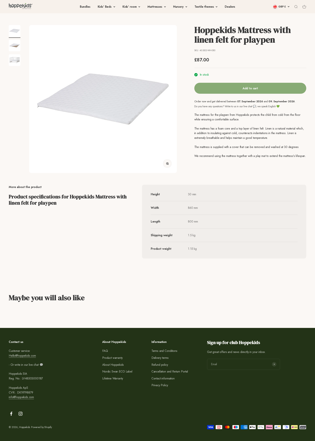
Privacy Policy (159, 385)
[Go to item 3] (14, 60)
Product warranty (112, 358)
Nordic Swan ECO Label (117, 371)
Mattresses (154, 7)
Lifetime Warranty (112, 378)
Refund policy (159, 365)
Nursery (178, 7)
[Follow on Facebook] (11, 413)
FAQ (105, 351)
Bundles (85, 7)
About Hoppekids (113, 365)
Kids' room (129, 7)
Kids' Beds (105, 7)
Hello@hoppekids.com (22, 355)
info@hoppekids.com (21, 397)
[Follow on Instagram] (20, 413)
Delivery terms (160, 358)
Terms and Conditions (164, 351)
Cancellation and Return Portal (169, 371)
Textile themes (204, 7)
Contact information (163, 378)
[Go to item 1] (14, 31)
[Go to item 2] (14, 46)
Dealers (230, 7)
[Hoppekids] (20, 6)
